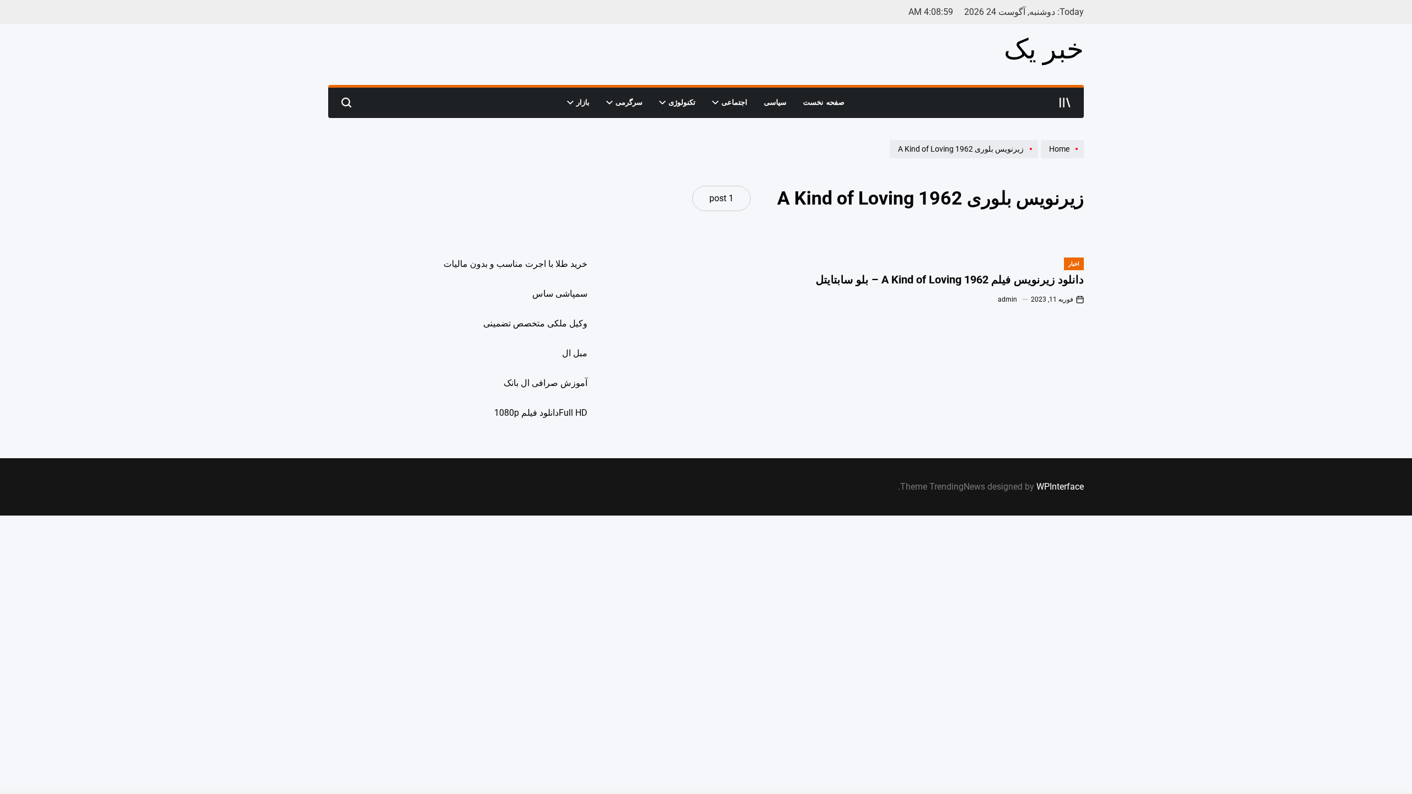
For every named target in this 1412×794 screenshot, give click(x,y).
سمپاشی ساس (559, 293)
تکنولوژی (682, 102)
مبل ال (574, 353)
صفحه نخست (823, 102)
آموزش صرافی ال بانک (545, 383)
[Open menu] (1065, 102)
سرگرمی (629, 102)
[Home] (1061, 157)
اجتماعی (734, 102)
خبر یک (1044, 49)
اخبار (1073, 264)
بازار (583, 102)
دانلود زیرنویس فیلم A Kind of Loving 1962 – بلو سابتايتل (950, 279)
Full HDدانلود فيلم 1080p (540, 412)
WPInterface (1060, 486)
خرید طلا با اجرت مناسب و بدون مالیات (515, 264)
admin (1007, 299)
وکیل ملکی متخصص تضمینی (535, 323)
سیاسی (775, 102)
